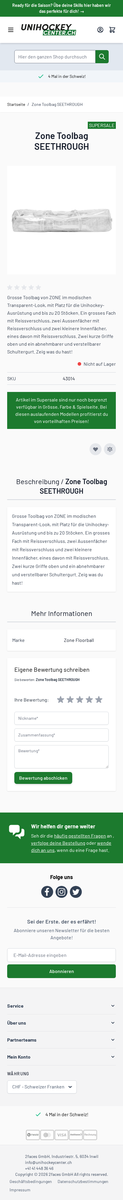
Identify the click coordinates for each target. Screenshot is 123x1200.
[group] (25, 287)
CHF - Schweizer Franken (38, 1086)
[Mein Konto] (100, 29)
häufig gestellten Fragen (80, 835)
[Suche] (102, 56)
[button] (61, 1005)
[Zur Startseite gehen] (56, 29)
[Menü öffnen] (10, 29)
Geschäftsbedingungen (31, 1181)
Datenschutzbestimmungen (83, 1181)
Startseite (16, 104)
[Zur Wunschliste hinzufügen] (96, 449)
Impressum (20, 1189)
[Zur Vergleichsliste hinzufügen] (110, 449)
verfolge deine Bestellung (58, 843)
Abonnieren (61, 971)
